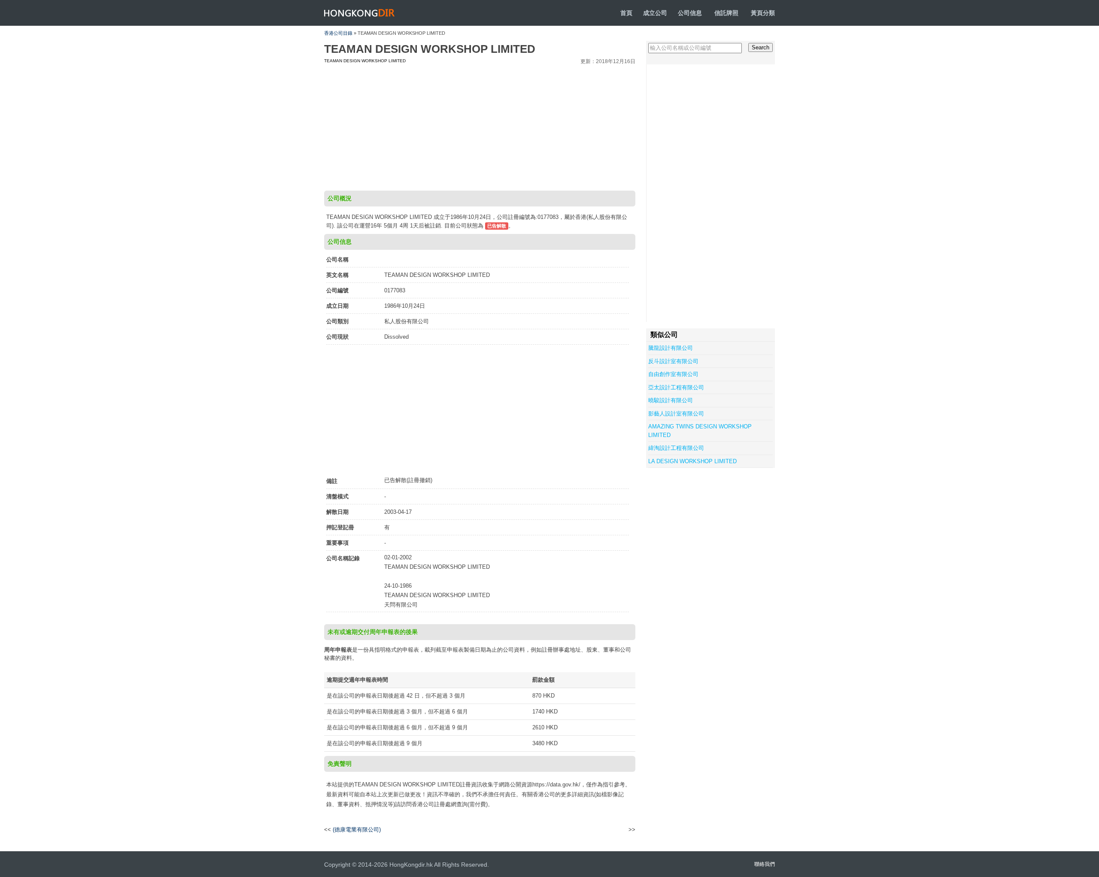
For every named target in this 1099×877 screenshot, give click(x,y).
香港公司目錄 (338, 33)
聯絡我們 (764, 864)
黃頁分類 (763, 12)
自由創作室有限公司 (673, 374)
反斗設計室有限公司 (673, 361)
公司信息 (690, 12)
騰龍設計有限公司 (670, 348)
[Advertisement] (479, 126)
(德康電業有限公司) (357, 829)
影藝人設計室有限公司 (676, 413)
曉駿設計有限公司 (670, 400)
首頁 (626, 12)
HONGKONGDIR (359, 13)
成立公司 (655, 12)
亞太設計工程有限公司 (676, 387)
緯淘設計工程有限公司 (676, 448)
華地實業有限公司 (607, 830)
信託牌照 (726, 12)
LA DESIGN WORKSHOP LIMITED (692, 461)
